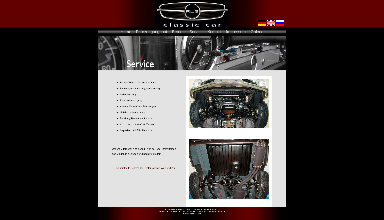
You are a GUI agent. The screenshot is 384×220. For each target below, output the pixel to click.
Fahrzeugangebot (151, 32)
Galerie (257, 32)
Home (126, 32)
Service (196, 32)
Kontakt (214, 32)
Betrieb (178, 32)
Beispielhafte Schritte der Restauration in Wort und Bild (146, 168)
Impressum (236, 32)
